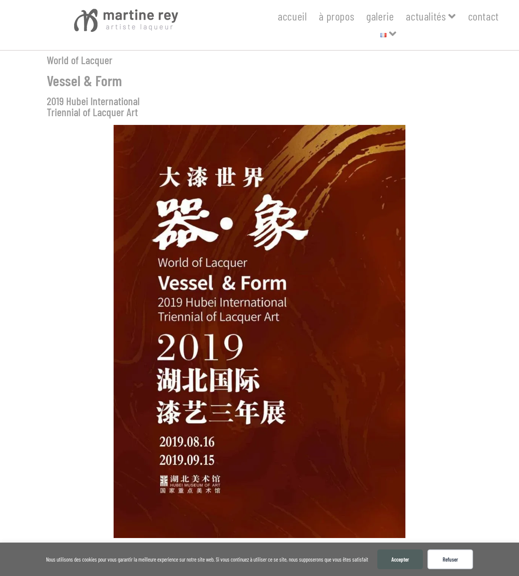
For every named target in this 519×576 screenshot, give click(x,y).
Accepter (400, 559)
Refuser (450, 559)
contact (483, 16)
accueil (292, 16)
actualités (427, 16)
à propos (336, 16)
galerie (380, 16)
